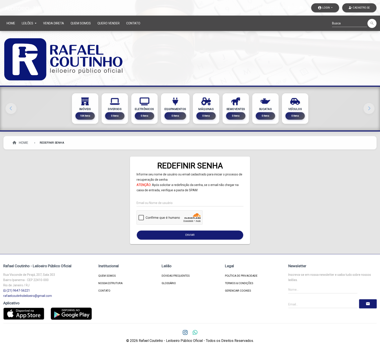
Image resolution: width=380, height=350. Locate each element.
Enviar (190, 234)
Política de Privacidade (241, 275)
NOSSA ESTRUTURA (110, 283)
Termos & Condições (239, 283)
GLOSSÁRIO (169, 283)
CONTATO (133, 23)
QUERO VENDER (108, 23)
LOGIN (324, 8)
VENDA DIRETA (53, 23)
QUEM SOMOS (81, 23)
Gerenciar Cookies (238, 290)
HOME (11, 23)
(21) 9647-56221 (263, 7)
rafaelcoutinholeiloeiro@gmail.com (27, 296)
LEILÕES (28, 23)
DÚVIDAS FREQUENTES (176, 275)
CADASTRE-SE (361, 7)
